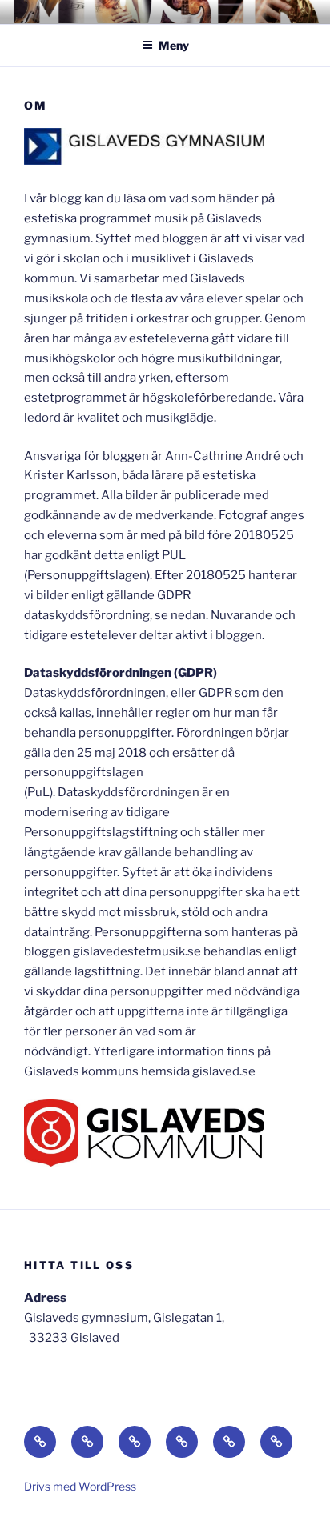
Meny (174, 45)
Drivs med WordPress (80, 1486)
